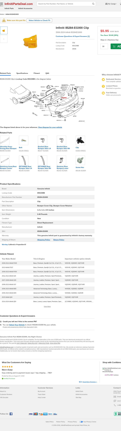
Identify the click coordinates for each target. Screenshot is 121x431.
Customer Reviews (6, 394)
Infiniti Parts (9, 8)
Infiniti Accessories (25, 8)
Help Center (42, 397)
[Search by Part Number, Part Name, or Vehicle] (93, 3)
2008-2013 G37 (33, 343)
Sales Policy (50, 422)
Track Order (41, 394)
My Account (41, 391)
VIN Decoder (4, 397)
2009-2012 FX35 (43, 343)
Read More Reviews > (89, 382)
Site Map (78, 397)
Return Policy (58, 240)
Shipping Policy (43, 240)
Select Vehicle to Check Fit (39, 20)
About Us (3, 391)
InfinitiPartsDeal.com (6, 347)
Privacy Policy (72, 422)
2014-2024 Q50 (55, 343)
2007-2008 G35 (22, 343)
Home (2, 14)
